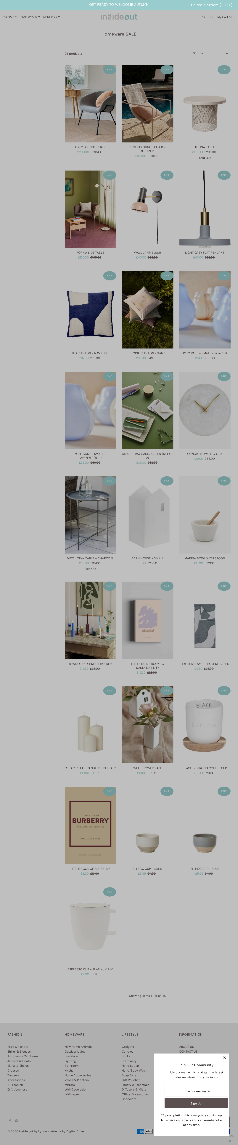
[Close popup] (224, 1057)
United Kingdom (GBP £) (211, 5)
